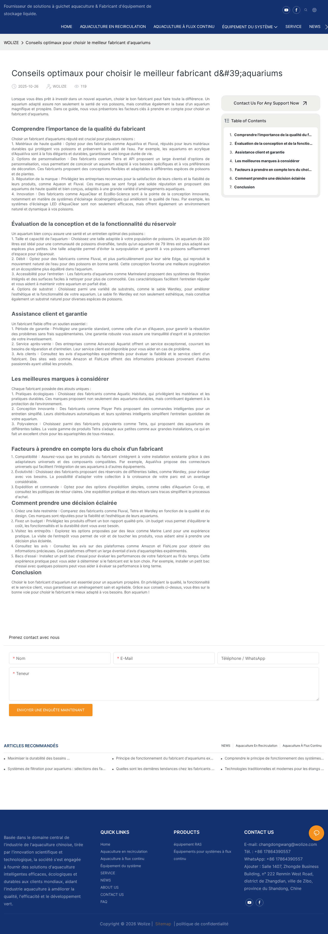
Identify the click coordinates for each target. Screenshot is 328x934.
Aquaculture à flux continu (302, 745)
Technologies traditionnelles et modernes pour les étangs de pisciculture (274, 768)
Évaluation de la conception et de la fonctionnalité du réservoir (274, 143)
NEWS (225, 745)
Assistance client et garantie (259, 152)
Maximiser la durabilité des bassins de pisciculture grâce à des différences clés (40, 758)
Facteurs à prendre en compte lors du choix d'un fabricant (274, 169)
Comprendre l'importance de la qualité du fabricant (273, 134)
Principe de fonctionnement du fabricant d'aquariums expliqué (166, 758)
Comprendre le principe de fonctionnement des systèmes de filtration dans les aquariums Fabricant (274, 758)
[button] (326, 27)
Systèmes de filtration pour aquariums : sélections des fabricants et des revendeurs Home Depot (57, 768)
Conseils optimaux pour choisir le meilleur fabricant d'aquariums (88, 42)
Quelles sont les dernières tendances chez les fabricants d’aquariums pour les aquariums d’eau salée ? (166, 768)
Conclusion (244, 187)
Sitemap (163, 923)
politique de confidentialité (202, 923)
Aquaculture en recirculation (256, 745)
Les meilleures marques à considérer (267, 161)
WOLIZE (11, 42)
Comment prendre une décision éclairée (270, 178)
